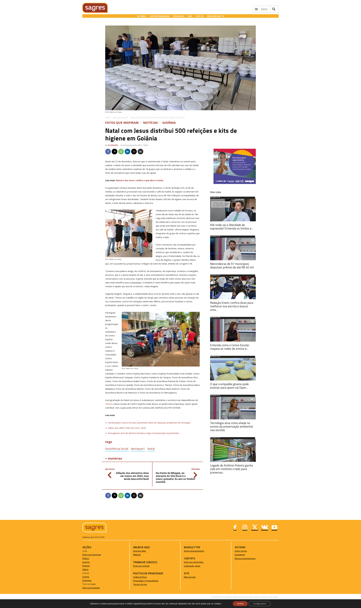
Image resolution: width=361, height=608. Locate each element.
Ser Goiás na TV (215, 197)
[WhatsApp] (121, 151)
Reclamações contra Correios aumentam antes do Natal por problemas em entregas (149, 422)
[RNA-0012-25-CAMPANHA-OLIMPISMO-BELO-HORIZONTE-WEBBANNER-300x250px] (234, 183)
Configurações (259, 603)
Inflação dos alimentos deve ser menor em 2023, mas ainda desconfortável (132, 476)
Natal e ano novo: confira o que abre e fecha (139, 180)
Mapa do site (190, 577)
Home (107, 117)
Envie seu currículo (141, 566)
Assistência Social (116, 448)
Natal (151, 448)
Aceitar (240, 603)
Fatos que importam (91, 554)
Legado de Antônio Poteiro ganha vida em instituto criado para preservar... (231, 469)
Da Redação (113, 145)
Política (85, 558)
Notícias (150, 123)
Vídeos (85, 569)
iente (242, 554)
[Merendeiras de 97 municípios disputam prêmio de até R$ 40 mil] (233, 249)
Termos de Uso (140, 584)
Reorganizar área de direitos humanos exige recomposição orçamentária (143, 433)
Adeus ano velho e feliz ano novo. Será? (127, 427)
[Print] (140, 151)
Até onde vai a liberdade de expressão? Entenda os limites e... (231, 227)
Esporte (86, 562)
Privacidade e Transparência (145, 580)
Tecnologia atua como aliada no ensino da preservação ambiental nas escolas (231, 426)
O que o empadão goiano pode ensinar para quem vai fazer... (229, 386)
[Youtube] (274, 527)
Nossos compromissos (245, 558)
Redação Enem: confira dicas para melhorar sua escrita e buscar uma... (231, 306)
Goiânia (169, 123)
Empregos (87, 580)
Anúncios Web (139, 551)
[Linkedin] (127, 151)
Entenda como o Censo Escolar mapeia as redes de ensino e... (229, 347)
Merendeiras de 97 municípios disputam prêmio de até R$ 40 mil (232, 265)
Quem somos (241, 551)
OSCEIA (109, 403)
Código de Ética (140, 577)
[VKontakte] (264, 527)
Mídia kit (137, 554)
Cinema (85, 576)
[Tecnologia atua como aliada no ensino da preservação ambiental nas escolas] (233, 408)
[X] (114, 151)
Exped (237, 554)
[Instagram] (245, 527)
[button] (273, 9)
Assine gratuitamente (194, 551)
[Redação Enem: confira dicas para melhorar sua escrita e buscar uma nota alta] (233, 288)
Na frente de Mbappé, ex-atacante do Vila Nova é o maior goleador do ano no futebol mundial (175, 477)
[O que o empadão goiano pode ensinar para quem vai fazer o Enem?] (233, 369)
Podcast (86, 565)
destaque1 (138, 448)
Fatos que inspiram (120, 117)
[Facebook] (108, 151)
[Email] (134, 151)
